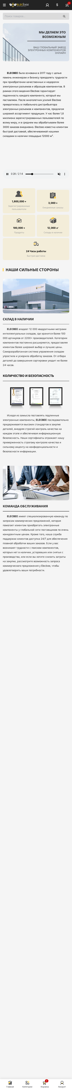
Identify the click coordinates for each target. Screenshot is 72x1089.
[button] (47, 5)
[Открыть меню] (4, 5)
